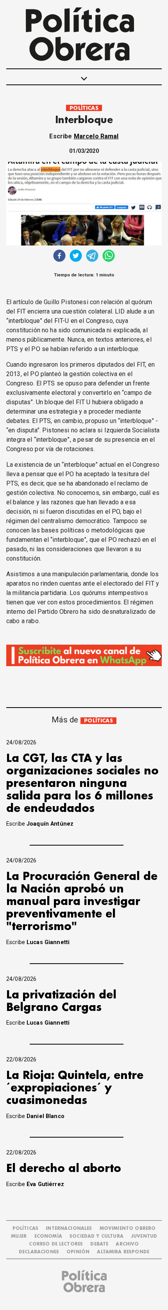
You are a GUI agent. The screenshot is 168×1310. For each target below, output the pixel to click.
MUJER (19, 1236)
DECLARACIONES (39, 1252)
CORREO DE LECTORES (56, 1244)
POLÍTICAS (84, 108)
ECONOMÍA (48, 1236)
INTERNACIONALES (69, 1228)
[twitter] (76, 256)
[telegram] (92, 256)
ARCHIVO (127, 1244)
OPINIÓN (77, 1252)
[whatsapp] (108, 256)
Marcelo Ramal (96, 136)
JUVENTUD (144, 1236)
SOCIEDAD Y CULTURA (96, 1236)
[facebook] (59, 256)
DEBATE (99, 1244)
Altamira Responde (123, 1252)
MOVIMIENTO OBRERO (128, 1228)
